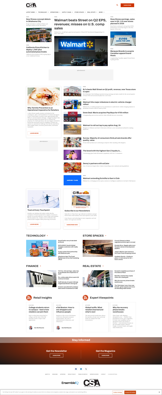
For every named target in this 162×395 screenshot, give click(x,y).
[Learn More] (44, 97)
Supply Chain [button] (66, 12)
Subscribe (127, 5)
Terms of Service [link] (82, 374)
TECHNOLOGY (36, 235)
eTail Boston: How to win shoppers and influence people (65, 309)
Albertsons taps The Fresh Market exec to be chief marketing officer (68, 258)
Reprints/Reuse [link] (94, 374)
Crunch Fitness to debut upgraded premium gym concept (125, 241)
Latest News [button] (30, 12)
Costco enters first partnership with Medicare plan (67, 252)
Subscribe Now (72, 224)
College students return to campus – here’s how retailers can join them (39, 309)
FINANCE (32, 266)
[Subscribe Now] (81, 199)
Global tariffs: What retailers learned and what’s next (94, 309)
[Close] (159, 392)
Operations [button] (54, 12)
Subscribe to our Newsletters (77, 211)
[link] (76, 369)
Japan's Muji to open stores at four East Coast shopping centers (125, 252)
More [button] (101, 12)
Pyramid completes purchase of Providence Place (125, 271)
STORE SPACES (93, 235)
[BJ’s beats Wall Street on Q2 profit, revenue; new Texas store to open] (72, 91)
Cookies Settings (112, 374)
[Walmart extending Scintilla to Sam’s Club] (72, 180)
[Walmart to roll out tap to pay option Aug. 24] (72, 129)
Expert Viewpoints (101, 297)
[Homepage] (31, 5)
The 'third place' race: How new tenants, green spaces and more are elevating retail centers (125, 287)
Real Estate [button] (91, 12)
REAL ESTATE (92, 266)
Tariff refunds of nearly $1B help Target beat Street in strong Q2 (68, 282)
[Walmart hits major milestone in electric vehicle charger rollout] (72, 104)
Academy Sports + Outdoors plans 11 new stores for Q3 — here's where (124, 258)
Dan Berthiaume (39, 327)
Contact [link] (103, 374)
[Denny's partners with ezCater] (72, 167)
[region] (81, 392)
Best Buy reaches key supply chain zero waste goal (124, 276)
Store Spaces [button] (79, 12)
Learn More (34, 133)
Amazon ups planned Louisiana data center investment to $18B (68, 287)
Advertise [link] (62, 374)
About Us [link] (47, 374)
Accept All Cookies (130, 392)
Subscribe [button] (56, 355)
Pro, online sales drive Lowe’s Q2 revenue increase (68, 278)
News (84, 86)
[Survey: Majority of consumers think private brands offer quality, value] (72, 142)
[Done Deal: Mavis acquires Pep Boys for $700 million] (72, 117)
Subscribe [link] (55, 374)
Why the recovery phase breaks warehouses (124, 281)
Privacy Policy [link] (72, 374)
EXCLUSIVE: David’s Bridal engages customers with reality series (68, 247)
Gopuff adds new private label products (67, 241)
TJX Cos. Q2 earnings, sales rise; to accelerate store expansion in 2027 (68, 272)
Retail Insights (42, 297)
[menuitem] (32, 12)
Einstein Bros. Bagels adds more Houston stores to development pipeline (125, 247)
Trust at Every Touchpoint (39, 210)
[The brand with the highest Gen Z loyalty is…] (72, 155)
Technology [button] (42, 12)
